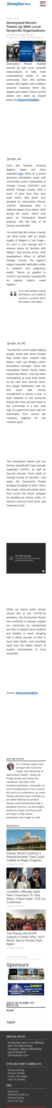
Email (10, 1010)
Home (9, 18)
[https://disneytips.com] (19, 4)
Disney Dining (16, 1069)
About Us (13, 1091)
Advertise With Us (18, 1094)
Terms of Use (15, 1100)
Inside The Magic (18, 1076)
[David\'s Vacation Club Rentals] (26, 994)
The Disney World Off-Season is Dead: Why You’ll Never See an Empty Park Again (25, 939)
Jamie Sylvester (26, 35)
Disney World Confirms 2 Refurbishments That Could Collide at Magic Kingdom (25, 857)
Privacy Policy (16, 1097)
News (16, 18)
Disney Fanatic (16, 1073)
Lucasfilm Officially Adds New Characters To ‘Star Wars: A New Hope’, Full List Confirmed (26, 897)
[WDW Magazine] (26, 979)
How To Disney (16, 1079)
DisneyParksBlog (28, 99)
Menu (43, 4)
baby (21, 173)
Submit (11, 1022)
